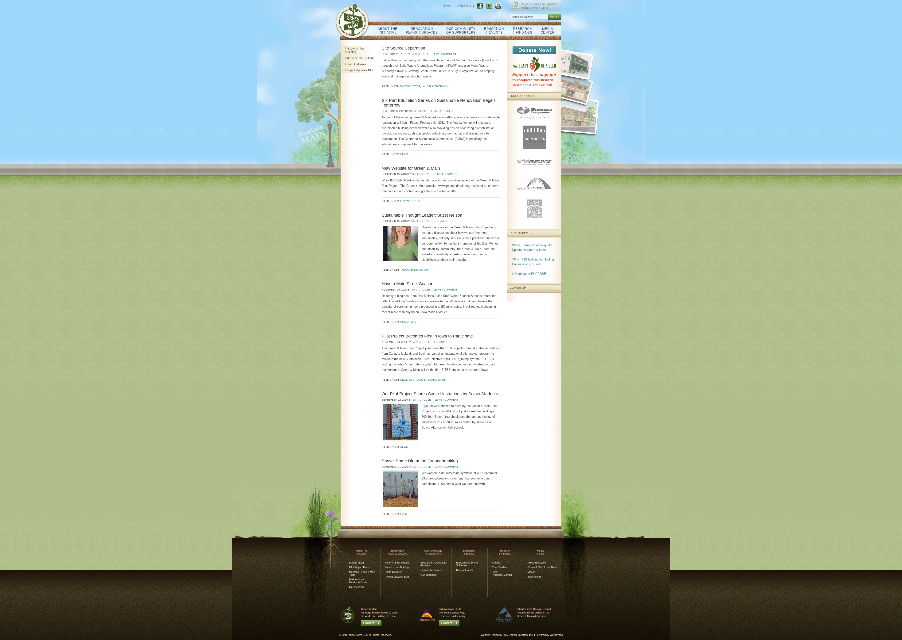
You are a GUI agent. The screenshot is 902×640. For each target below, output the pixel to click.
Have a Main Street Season (407, 283)
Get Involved (356, 587)
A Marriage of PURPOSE (529, 274)
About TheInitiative (385, 30)
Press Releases (537, 562)
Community (408, 322)
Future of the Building (359, 58)
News (404, 154)
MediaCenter (546, 30)
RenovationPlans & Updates (420, 30)
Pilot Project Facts (359, 567)
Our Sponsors (428, 574)
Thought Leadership (415, 269)
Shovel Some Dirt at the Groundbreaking (420, 461)
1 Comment (441, 221)
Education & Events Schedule (467, 564)
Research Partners (431, 570)
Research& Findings (520, 30)
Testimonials (535, 576)
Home (447, 6)
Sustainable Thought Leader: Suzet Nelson (422, 215)
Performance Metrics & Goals (358, 581)
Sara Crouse (420, 54)
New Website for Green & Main (411, 168)
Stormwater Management (428, 379)
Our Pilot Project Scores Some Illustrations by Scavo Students (440, 393)
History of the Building (354, 50)
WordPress (556, 634)
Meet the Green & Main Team (362, 573)
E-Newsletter (410, 86)
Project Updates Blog (359, 70)
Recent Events (464, 570)
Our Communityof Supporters (459, 30)
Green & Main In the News (543, 567)
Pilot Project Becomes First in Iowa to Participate (427, 336)
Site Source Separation (403, 48)
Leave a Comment (444, 54)
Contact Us (463, 6)
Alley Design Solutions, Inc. (518, 634)
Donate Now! (356, 562)
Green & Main (354, 18)
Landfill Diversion (435, 86)
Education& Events (492, 30)
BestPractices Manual (502, 573)
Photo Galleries (355, 64)
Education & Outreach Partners (433, 564)
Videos (531, 572)
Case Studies (499, 567)
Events (405, 514)
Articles (496, 562)
